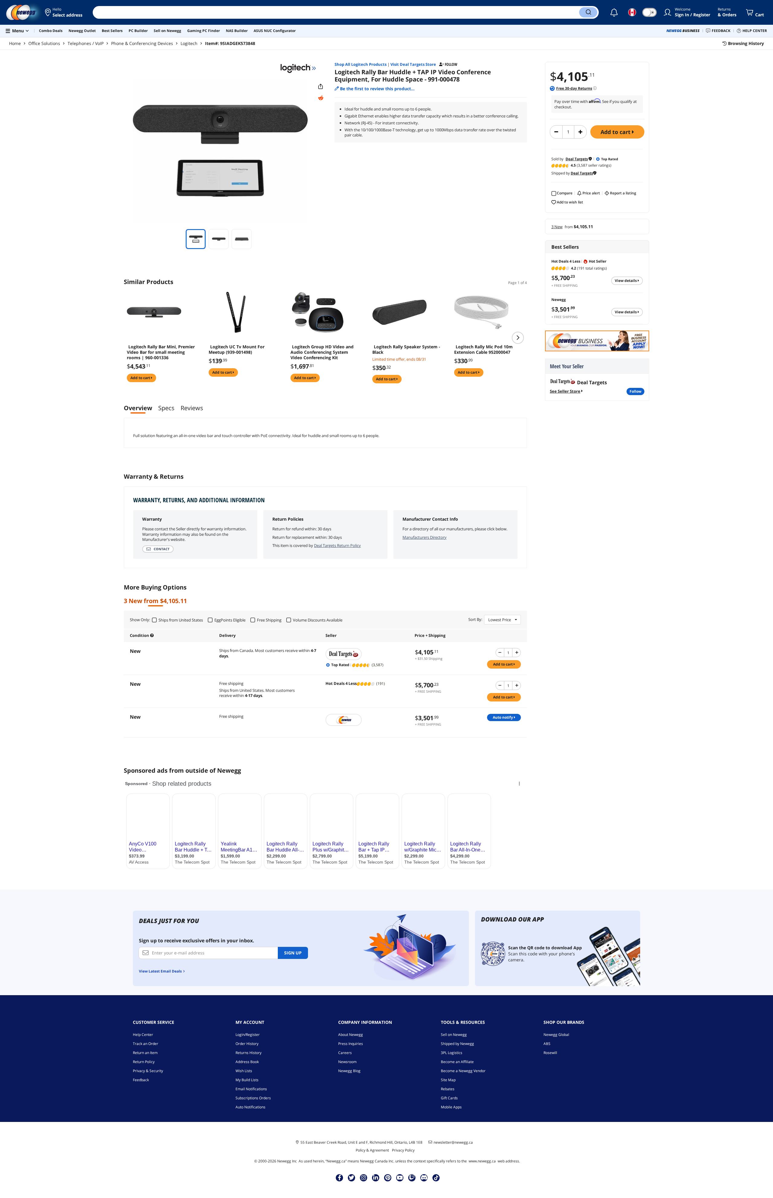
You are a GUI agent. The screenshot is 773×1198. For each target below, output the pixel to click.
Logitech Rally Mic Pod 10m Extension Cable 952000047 (483, 349)
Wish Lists (244, 1070)
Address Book (247, 1061)
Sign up (293, 953)
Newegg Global (556, 1034)
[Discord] (424, 1177)
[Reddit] (320, 98)
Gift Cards (449, 1098)
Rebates (447, 1088)
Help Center (143, 1034)
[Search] (588, 12)
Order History (247, 1043)
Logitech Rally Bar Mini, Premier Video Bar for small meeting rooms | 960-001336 (161, 352)
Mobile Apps (451, 1107)
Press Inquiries (350, 1043)
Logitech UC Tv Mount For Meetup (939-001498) (237, 349)
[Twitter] (351, 1177)
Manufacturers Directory (425, 537)
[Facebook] (339, 1177)
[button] (64, 12)
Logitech (189, 43)
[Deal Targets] (367, 654)
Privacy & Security (148, 1070)
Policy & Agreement (372, 1150)
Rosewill (550, 1052)
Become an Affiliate (457, 1061)
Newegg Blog (349, 1070)
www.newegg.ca (482, 1161)
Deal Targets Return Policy (337, 545)
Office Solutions (44, 43)
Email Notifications (251, 1088)
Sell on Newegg (454, 1034)
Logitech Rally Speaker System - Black (406, 349)
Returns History (248, 1052)
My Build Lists (247, 1079)
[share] (321, 87)
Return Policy (144, 1061)
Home (15, 43)
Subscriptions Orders (253, 1098)
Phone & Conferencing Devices (142, 43)
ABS (547, 1043)
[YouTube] (400, 1177)
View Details (626, 280)
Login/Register (248, 1034)
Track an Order (145, 1043)
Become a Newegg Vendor (463, 1070)
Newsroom (347, 1061)
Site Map (448, 1079)
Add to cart (616, 132)
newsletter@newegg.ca (453, 1142)
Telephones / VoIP (86, 43)
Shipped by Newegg (457, 1043)
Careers (345, 1052)
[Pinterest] (387, 1177)
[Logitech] (298, 68)
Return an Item (145, 1052)
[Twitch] (412, 1177)
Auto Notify (503, 717)
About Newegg (350, 1034)
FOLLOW (635, 391)
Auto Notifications (250, 1107)
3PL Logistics (451, 1052)
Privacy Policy (403, 1150)
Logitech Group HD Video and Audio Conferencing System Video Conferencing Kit (322, 352)
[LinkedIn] (375, 1177)
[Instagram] (363, 1177)
